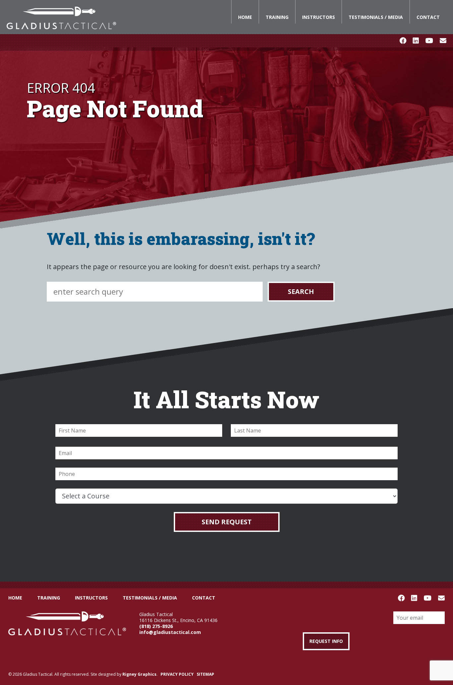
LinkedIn (416, 40)
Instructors (318, 17)
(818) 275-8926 (156, 626)
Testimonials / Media (376, 17)
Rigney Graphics (139, 674)
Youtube (429, 40)
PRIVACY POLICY (177, 674)
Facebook (403, 40)
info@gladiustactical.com (170, 632)
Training (277, 17)
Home (245, 17)
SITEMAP (205, 674)
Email (443, 40)
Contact (428, 17)
